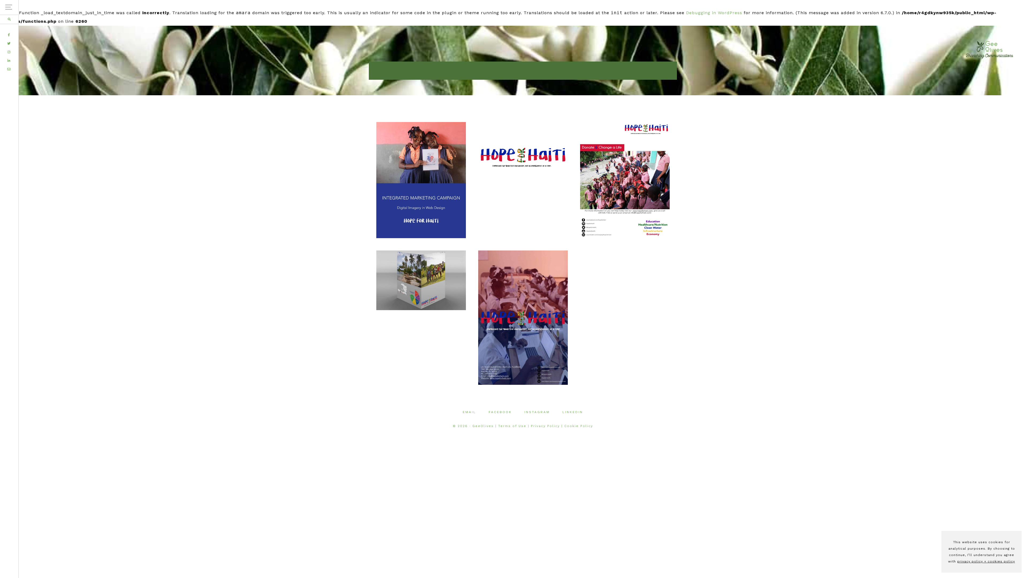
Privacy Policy (545, 426)
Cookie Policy (578, 426)
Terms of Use (512, 426)
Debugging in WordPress (714, 12)
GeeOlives (989, 49)
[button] (9, 7)
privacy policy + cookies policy (986, 561)
